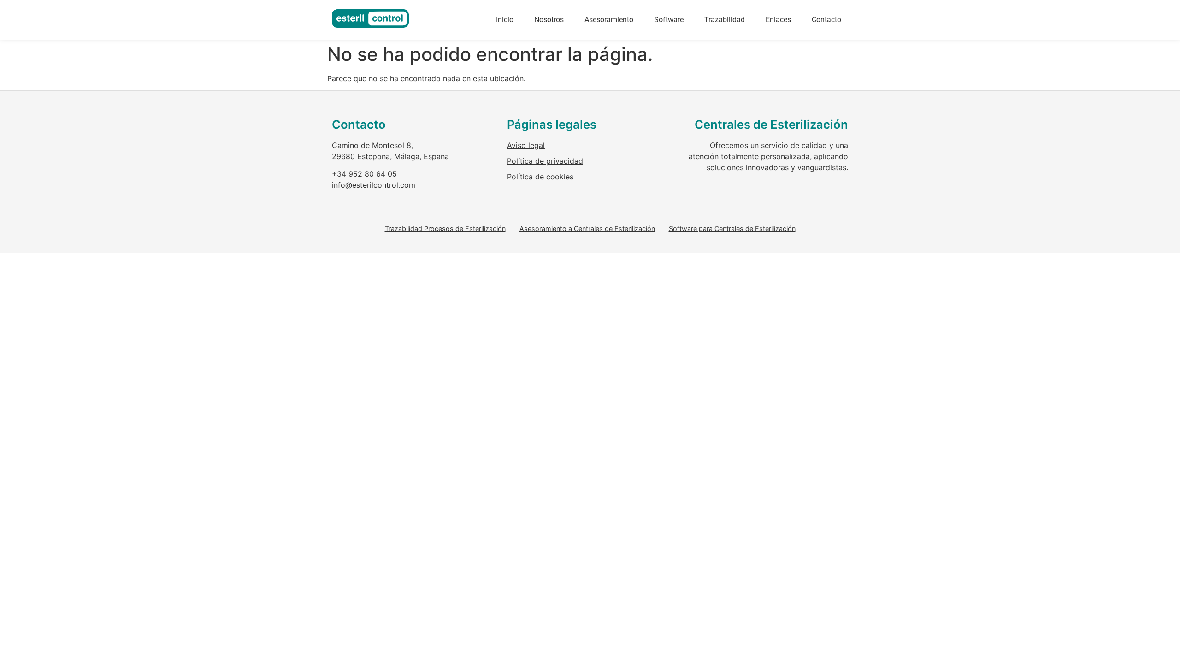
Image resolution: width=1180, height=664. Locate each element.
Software (669, 19)
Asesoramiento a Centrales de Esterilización (587, 228)
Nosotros (549, 19)
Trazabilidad (724, 19)
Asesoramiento (608, 19)
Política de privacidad (545, 161)
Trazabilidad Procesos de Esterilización (445, 228)
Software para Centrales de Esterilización (732, 228)
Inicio (504, 19)
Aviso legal (526, 145)
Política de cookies (540, 176)
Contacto (826, 19)
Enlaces (778, 19)
